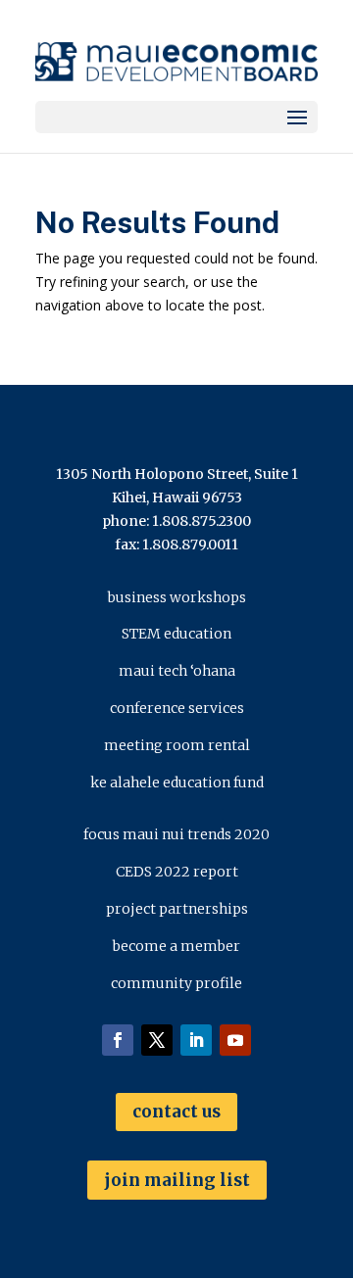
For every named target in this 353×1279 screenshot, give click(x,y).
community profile (176, 983)
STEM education (176, 633)
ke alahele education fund (177, 782)
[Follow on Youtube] (235, 1040)
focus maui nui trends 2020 (176, 834)
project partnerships (177, 909)
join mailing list (177, 1180)
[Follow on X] (157, 1040)
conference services (177, 708)
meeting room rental (177, 745)
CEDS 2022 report (177, 871)
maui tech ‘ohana (177, 671)
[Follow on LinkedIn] (196, 1040)
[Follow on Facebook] (117, 1040)
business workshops (177, 597)
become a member (176, 946)
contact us (176, 1111)
